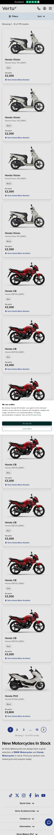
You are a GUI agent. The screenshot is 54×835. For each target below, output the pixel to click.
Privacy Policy (36, 415)
